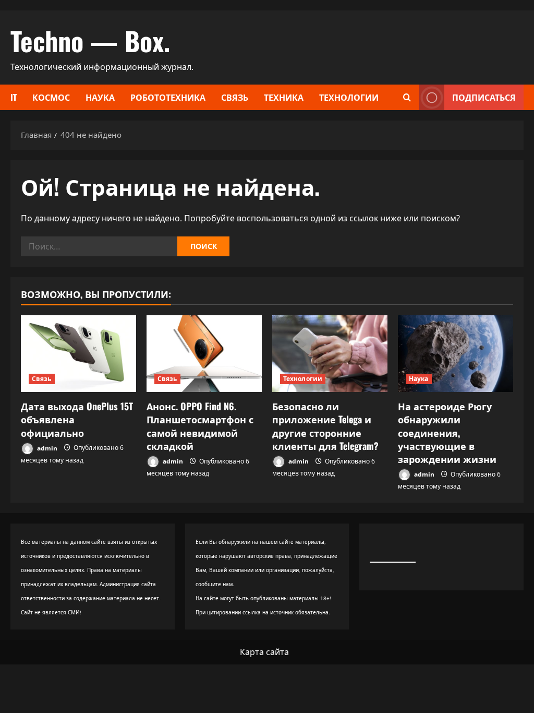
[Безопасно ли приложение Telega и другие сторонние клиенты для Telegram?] (329, 353)
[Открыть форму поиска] (407, 97)
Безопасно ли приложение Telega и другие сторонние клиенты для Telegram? (325, 426)
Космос (51, 97)
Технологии (349, 97)
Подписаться (484, 97)
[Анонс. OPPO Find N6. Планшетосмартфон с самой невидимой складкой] (204, 353)
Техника (284, 97)
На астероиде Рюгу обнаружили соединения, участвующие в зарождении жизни (447, 432)
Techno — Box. (90, 40)
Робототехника (167, 97)
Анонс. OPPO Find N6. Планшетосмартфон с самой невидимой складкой (200, 426)
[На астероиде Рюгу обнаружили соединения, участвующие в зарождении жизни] (455, 353)
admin (46, 447)
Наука (100, 97)
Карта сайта (264, 652)
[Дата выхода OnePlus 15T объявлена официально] (78, 353)
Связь (234, 97)
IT (13, 97)
